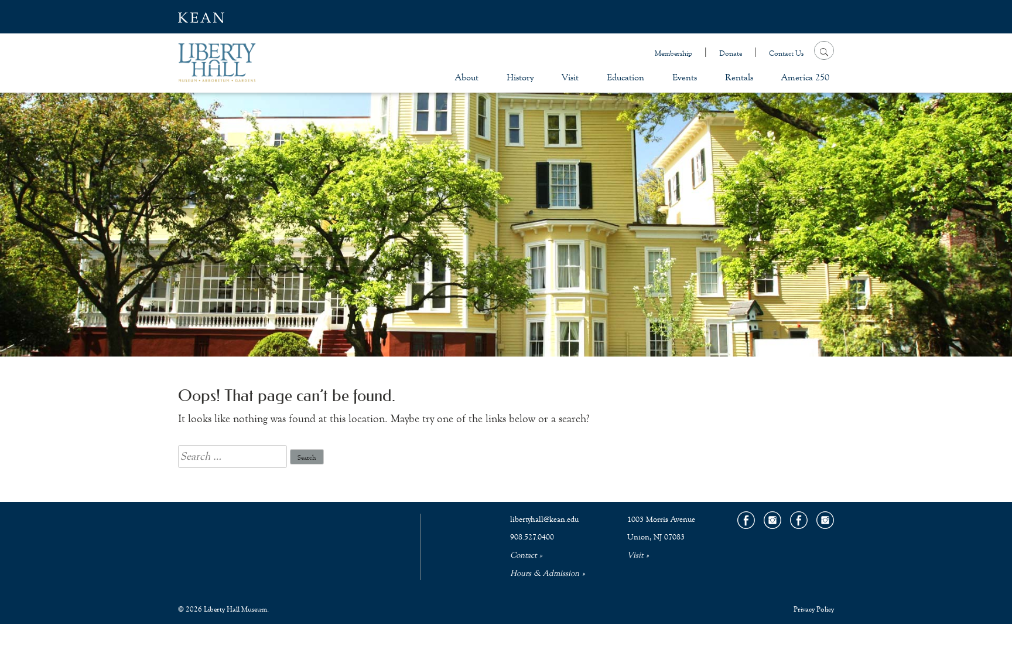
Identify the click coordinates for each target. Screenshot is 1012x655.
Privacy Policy (814, 609)
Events (684, 77)
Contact (523, 555)
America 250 (805, 77)
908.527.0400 (532, 537)
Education (625, 77)
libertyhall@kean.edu (544, 519)
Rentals (739, 77)
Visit (570, 77)
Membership (673, 53)
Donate (730, 53)
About (466, 77)
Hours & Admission (544, 573)
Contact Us (786, 53)
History (520, 77)
